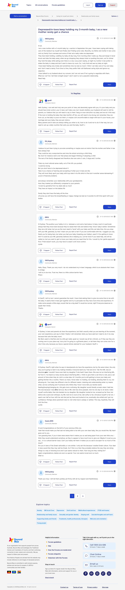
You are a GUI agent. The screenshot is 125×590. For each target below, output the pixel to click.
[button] (40, 84)
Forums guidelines (58, 5)
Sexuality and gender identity (69, 514)
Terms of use (78, 587)
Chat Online (95, 554)
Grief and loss (71, 510)
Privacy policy (92, 587)
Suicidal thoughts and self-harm (102, 514)
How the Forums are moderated (59, 550)
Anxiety (39, 510)
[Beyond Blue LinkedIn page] (109, 577)
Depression (60, 510)
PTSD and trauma (103, 510)
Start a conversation (20, 16)
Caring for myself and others (64, 16)
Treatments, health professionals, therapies (73, 519)
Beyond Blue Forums (15, 5)
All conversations (41, 5)
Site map (105, 587)
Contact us (64, 587)
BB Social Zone (49, 510)
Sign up (100, 5)
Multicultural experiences (86, 510)
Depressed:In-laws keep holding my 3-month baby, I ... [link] (59, 20)
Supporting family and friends (46, 519)
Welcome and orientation (98, 519)
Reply (109, 84)
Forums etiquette (54, 554)
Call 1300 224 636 (98, 545)
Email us (94, 564)
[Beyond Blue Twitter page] (103, 577)
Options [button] (114, 16)
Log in (88, 5)
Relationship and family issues (90, 16)
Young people (41, 523)
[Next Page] (83, 496)
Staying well (85, 514)
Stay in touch (49, 577)
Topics (28, 5)
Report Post (73, 84)
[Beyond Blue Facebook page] (85, 577)
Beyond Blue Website (15, 540)
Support (112, 5)
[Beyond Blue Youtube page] (91, 577)
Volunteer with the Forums (57, 558)
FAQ (49, 546)
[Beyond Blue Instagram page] (97, 577)
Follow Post (59, 84)
